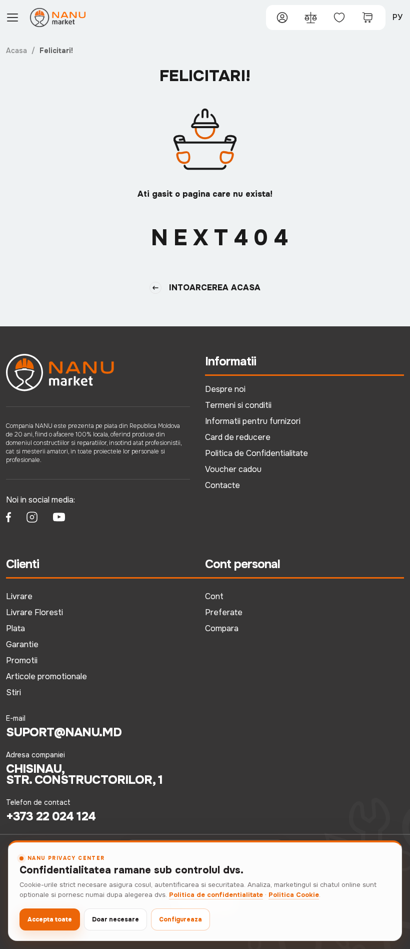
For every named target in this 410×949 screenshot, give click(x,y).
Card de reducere (237, 437)
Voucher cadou (233, 469)
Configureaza (180, 919)
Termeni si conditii (238, 405)
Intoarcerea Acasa (214, 287)
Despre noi (225, 389)
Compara (221, 628)
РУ (397, 17)
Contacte (222, 485)
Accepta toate (50, 919)
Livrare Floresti (34, 612)
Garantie (22, 644)
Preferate (223, 612)
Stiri (13, 692)
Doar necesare (115, 919)
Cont (214, 596)
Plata (15, 628)
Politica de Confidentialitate (256, 453)
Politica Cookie (293, 894)
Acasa (16, 50)
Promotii (22, 660)
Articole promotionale (46, 676)
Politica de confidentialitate (216, 894)
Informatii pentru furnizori (252, 421)
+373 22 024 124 (51, 816)
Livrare (19, 596)
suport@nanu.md (64, 732)
